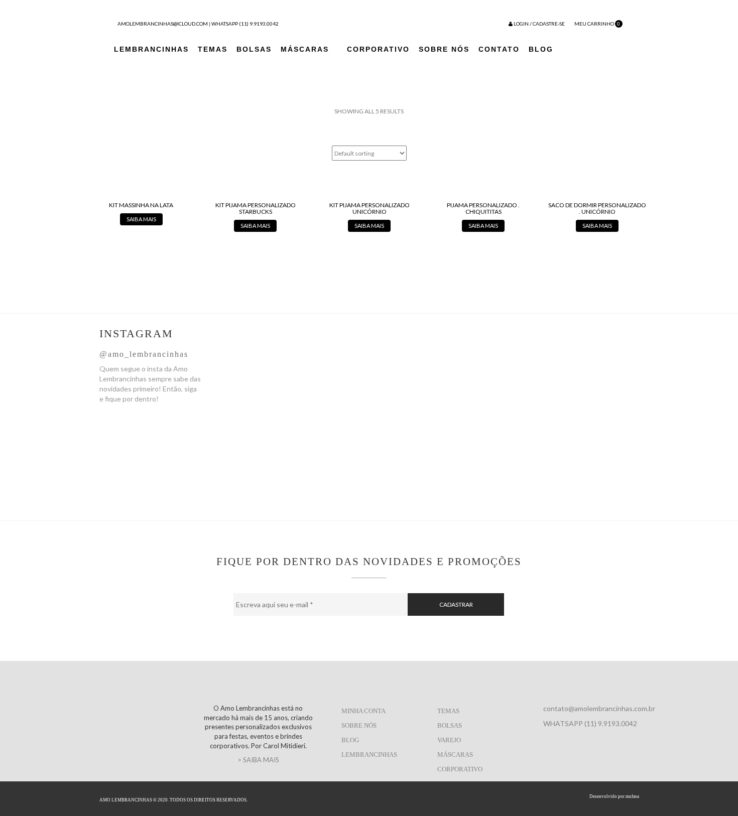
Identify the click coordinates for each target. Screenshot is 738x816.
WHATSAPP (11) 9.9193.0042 (245, 24)
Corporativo (378, 49)
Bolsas (254, 49)
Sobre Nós (444, 49)
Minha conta (363, 711)
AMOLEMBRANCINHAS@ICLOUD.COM (162, 24)
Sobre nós (359, 725)
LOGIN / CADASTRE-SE (539, 24)
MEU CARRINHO (597, 24)
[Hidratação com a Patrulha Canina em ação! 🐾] (490, 414)
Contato (499, 49)
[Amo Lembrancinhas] (337, 20)
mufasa (632, 796)
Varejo (449, 740)
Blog (541, 49)
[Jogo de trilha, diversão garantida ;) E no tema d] (288, 374)
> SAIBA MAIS (258, 760)
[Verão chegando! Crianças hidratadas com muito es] (389, 384)
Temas (212, 49)
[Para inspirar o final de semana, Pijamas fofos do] (591, 389)
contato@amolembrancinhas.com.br (599, 708)
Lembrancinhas (151, 49)
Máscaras (305, 49)
